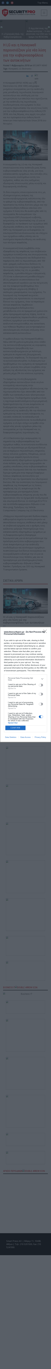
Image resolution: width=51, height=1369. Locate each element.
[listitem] (25, 679)
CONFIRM (15, 728)
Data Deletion (10, 737)
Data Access (25, 737)
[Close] (45, 632)
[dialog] (25, 684)
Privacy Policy (40, 737)
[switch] (41, 685)
